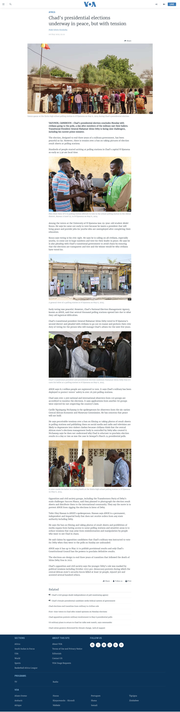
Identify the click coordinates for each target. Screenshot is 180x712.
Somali (94, 705)
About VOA (57, 644)
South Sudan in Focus (25, 649)
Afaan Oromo (21, 696)
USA (16, 653)
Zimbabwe (134, 700)
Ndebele (56, 705)
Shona (94, 700)
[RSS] (115, 645)
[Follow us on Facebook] (92, 645)
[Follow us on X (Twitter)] (98, 645)
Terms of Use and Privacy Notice (67, 649)
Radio (55, 682)
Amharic (19, 700)
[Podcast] (121, 645)
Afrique (18, 705)
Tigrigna (133, 696)
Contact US (57, 658)
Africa (52, 12)
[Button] (127, 40)
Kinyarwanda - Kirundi (64, 700)
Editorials (56, 653)
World (17, 658)
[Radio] (156, 4)
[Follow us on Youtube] (104, 645)
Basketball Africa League (26, 668)
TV (16, 682)
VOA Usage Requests (61, 663)
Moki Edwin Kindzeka (58, 30)
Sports (18, 663)
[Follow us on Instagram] (109, 645)
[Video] (164, 4)
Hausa (56, 696)
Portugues (95, 696)
